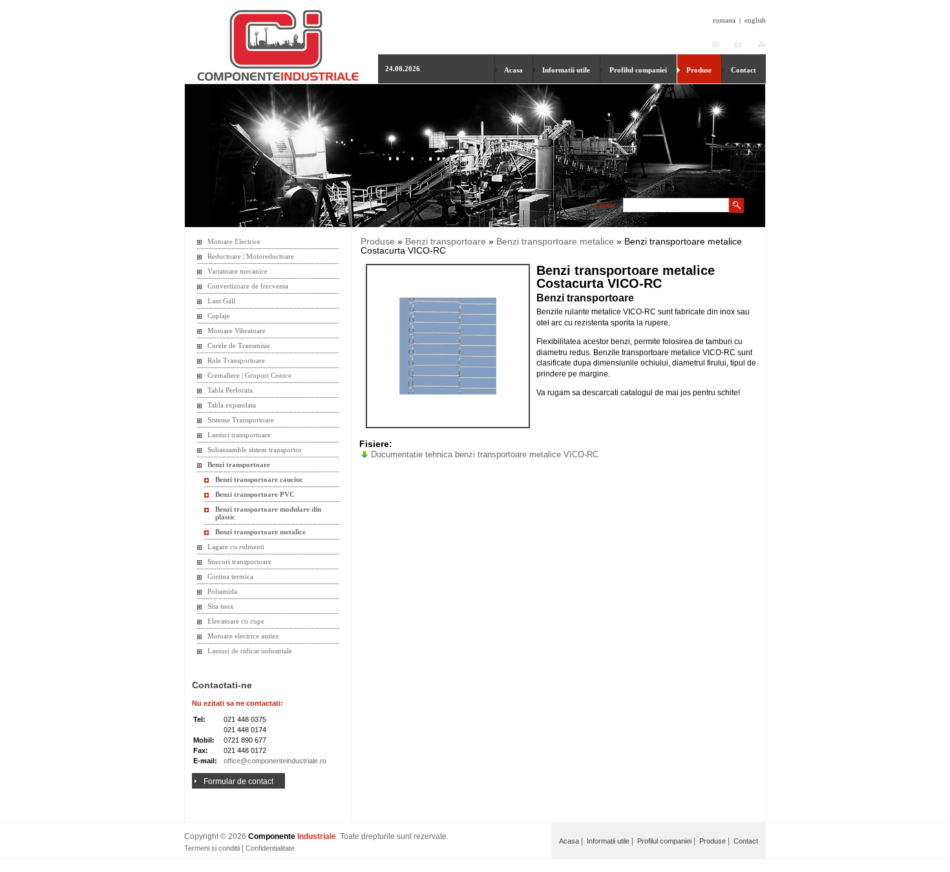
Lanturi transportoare (239, 435)
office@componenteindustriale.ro (275, 761)
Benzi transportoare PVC (255, 494)
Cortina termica (230, 576)
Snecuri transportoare (239, 561)
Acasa (513, 70)
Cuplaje (218, 316)
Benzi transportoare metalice (260, 532)
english (755, 20)
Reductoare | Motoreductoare (250, 256)
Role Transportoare (236, 360)
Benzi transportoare (238, 464)
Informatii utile (566, 70)
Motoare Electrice (233, 241)
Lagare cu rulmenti (235, 546)
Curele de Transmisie (238, 345)
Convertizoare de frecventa (247, 286)
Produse (699, 70)
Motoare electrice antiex (243, 636)
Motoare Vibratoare (236, 330)
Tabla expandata (231, 405)
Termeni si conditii (212, 848)
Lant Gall (221, 301)
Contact (743, 70)
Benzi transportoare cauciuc (259, 479)
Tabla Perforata (230, 390)
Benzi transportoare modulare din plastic (268, 513)
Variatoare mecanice (237, 271)
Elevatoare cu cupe (235, 621)
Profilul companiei (638, 70)
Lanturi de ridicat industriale (249, 651)
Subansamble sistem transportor (254, 449)
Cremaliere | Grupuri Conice (249, 375)
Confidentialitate (270, 848)
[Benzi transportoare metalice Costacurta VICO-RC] (448, 346)
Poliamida (222, 591)
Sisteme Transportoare (240, 420)
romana (724, 20)
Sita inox (220, 606)
